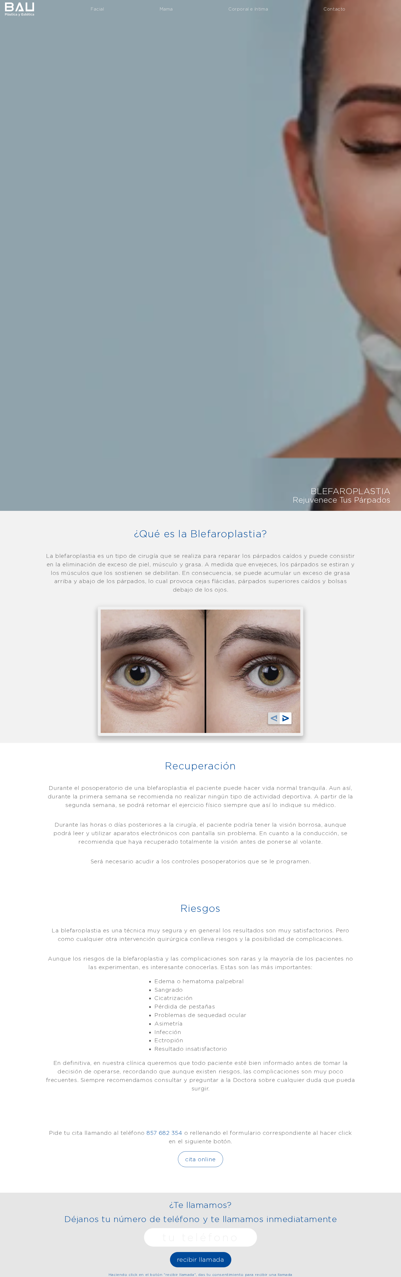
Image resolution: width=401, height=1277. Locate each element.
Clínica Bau (19, 9)
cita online (200, 1159)
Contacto (335, 9)
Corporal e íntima (248, 9)
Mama (166, 9)
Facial (97, 9)
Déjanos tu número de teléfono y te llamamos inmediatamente (200, 1219)
